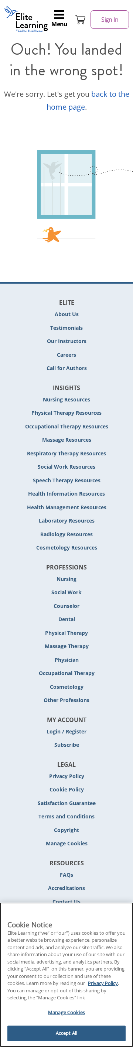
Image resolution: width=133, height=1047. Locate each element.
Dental (66, 619)
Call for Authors (67, 368)
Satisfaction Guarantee (67, 803)
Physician (67, 659)
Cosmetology (66, 686)
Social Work (66, 592)
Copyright (66, 830)
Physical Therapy (66, 632)
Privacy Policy (66, 776)
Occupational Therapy (67, 673)
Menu (59, 24)
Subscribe (66, 744)
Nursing (66, 578)
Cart (80, 19)
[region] (66, 975)
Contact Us (66, 901)
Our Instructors (66, 341)
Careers (66, 354)
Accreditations (66, 888)
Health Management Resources (66, 507)
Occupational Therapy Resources (66, 426)
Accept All (66, 1033)
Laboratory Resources (67, 520)
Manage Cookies (67, 844)
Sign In (109, 20)
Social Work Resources (66, 466)
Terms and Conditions (66, 816)
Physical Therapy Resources (66, 412)
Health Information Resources (66, 493)
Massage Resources (66, 439)
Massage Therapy (67, 646)
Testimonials (66, 327)
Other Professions (66, 700)
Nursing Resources (66, 399)
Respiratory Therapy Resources (66, 453)
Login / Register (66, 731)
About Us (67, 314)
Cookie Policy (67, 789)
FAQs (66, 874)
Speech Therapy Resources (66, 480)
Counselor (66, 605)
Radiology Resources (66, 534)
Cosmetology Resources (66, 547)
